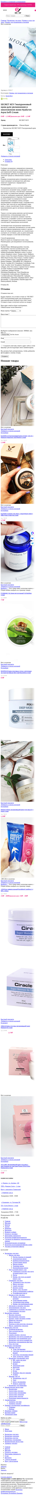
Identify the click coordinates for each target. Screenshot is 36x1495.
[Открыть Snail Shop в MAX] (32, 533)
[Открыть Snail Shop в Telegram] (32, 543)
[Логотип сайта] (18, 13)
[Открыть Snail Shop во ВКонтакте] (32, 538)
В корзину (7, 134)
